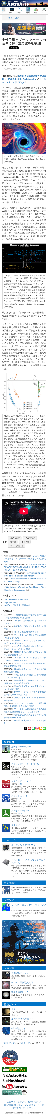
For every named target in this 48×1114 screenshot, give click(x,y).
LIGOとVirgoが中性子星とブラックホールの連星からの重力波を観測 (25, 558)
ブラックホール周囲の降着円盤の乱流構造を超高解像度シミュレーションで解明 (25, 710)
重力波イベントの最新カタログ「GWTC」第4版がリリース (25, 659)
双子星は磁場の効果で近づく (26, 631)
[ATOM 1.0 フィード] (40, 727)
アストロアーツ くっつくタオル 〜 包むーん (28, 861)
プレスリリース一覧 (34, 1104)
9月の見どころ (18, 1028)
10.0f (19, 813)
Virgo (22, 82)
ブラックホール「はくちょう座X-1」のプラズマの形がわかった (25, 642)
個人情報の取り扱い (13, 1104)
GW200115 (30, 538)
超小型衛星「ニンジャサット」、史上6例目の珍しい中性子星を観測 (25, 682)
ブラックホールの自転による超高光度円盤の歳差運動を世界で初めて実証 (25, 704)
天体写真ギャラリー (21, 972)
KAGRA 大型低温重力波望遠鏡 (17, 605)
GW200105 (15, 538)
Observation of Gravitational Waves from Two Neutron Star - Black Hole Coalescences (25, 587)
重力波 (13, 542)
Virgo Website (10, 602)
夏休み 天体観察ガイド (22, 1018)
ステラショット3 (19, 795)
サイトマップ (29, 1107)
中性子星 (25, 542)
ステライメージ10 (20, 810)
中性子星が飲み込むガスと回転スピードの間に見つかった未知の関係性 (25, 647)
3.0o (19, 798)
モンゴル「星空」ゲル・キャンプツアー (28, 906)
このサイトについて (16, 1101)
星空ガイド (9, 1043)
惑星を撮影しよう (19, 992)
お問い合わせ (34, 1101)
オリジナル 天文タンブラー (24, 844)
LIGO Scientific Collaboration (22, 79)
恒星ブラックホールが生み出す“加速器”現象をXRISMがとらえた (25, 693)
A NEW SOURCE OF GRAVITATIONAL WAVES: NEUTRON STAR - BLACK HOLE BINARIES (25, 567)
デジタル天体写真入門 (22, 982)
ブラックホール (16, 545)
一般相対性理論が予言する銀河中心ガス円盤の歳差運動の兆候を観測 (25, 616)
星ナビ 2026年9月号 (21, 746)
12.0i (19, 784)
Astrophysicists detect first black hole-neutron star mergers (25, 574)
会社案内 (16, 1107)
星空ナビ (15, 825)
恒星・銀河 (14, 17)
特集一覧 (25, 1043)
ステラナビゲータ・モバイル (25, 763)
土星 (13, 1009)
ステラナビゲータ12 (21, 781)
